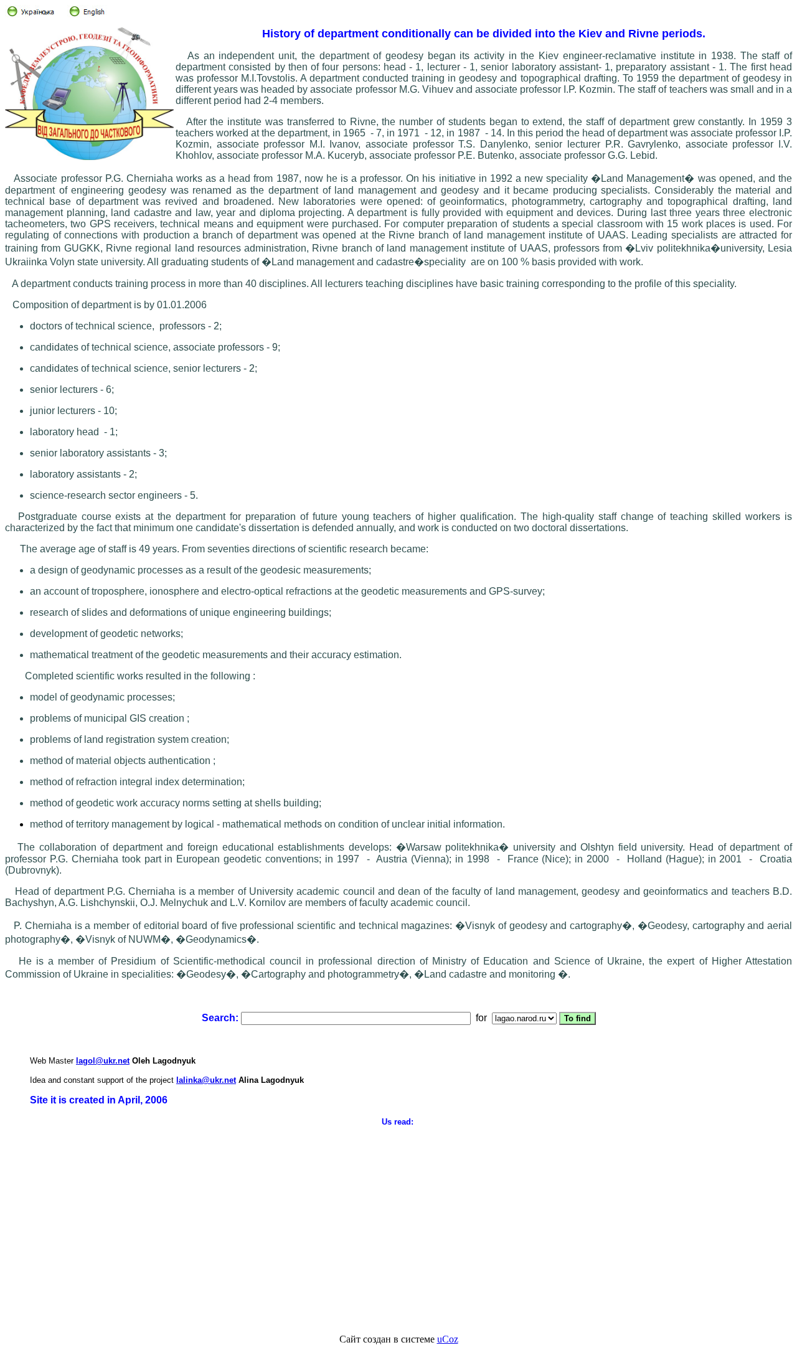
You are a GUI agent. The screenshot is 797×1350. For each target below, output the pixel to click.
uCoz (447, 1339)
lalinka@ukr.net (206, 1080)
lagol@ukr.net (103, 1060)
